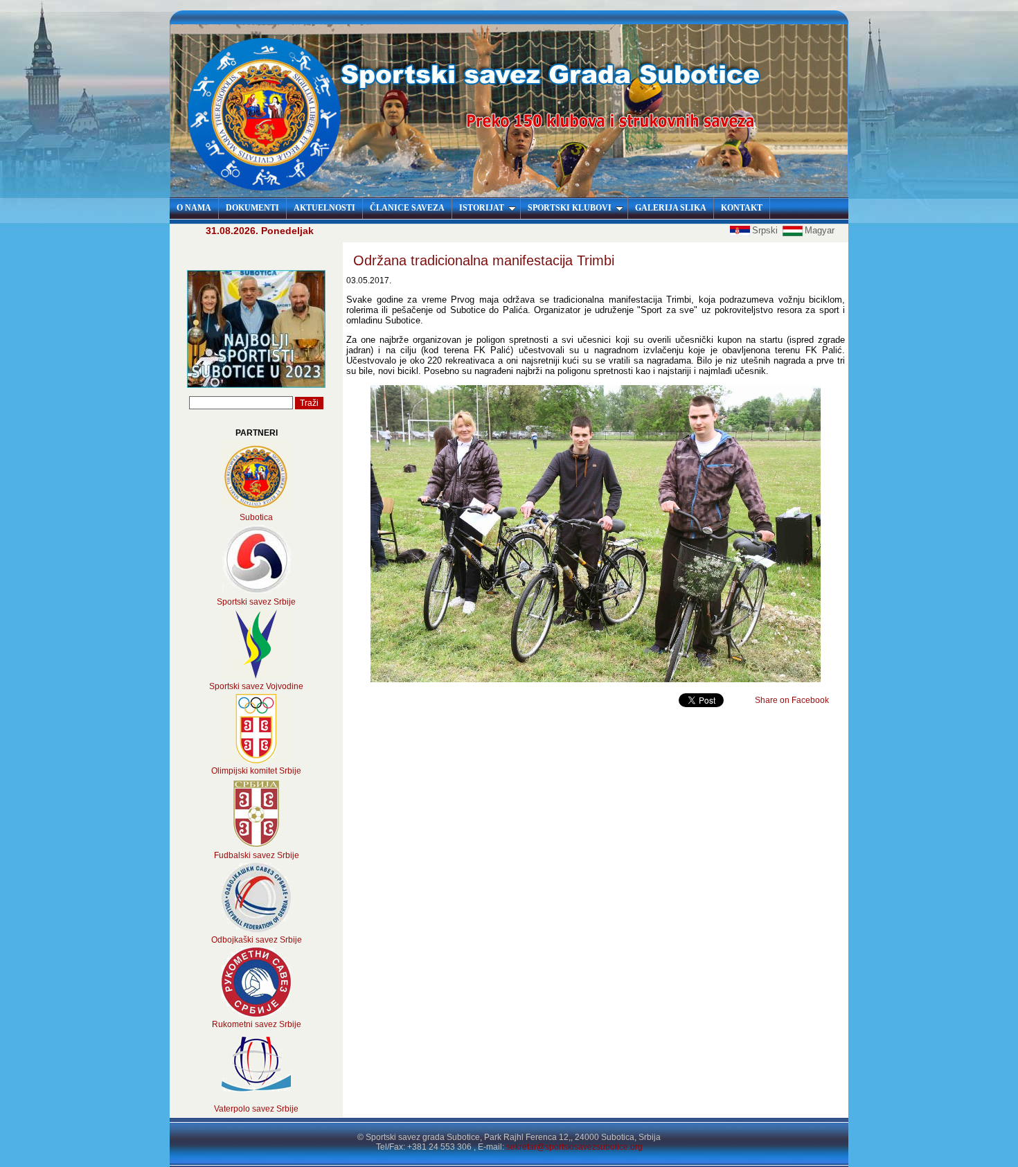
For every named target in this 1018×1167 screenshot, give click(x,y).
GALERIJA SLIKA (670, 208)
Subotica (256, 517)
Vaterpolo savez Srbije (256, 1109)
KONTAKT (741, 208)
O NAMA (194, 208)
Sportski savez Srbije (256, 602)
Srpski (766, 230)
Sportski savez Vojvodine (256, 686)
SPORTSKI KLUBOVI (569, 208)
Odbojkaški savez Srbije (256, 940)
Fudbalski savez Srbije (256, 855)
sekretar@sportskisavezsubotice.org (574, 1147)
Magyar (819, 230)
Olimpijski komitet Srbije (256, 771)
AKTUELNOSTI (324, 208)
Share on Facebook (792, 700)
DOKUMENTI (252, 208)
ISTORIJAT (481, 208)
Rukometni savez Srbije (256, 1024)
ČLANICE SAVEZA (407, 208)
